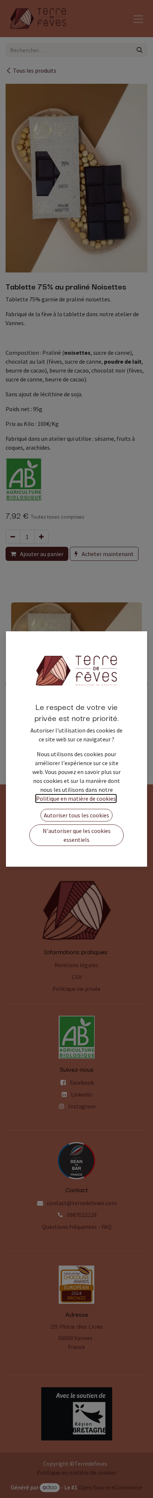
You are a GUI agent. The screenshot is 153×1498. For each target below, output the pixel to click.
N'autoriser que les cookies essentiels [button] (77, 835)
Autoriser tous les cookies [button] (76, 815)
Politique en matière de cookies (76, 798)
